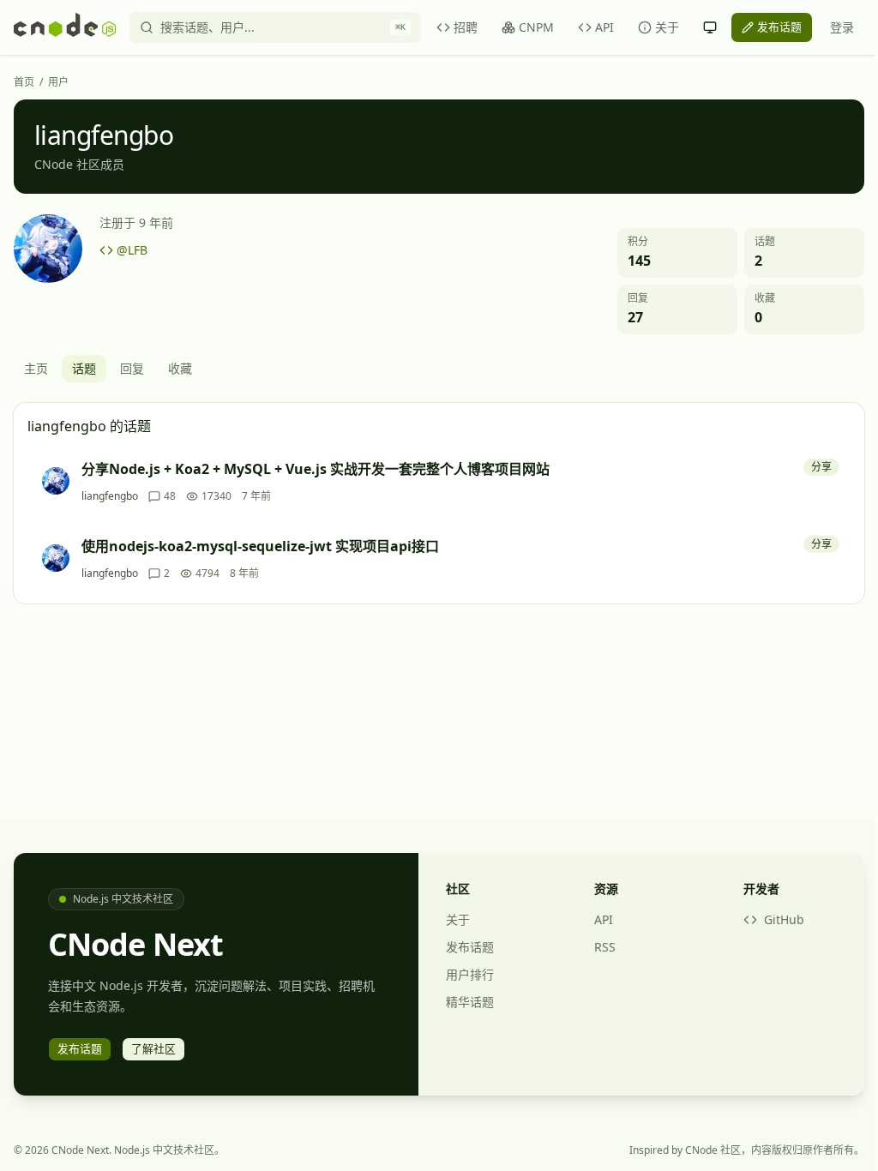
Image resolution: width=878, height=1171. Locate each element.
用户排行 (470, 974)
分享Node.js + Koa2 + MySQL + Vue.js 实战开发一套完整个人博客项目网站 (315, 468)
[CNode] (65, 27)
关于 (667, 27)
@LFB (132, 250)
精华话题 (470, 1002)
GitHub (784, 919)
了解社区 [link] (153, 1048)
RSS (605, 947)
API (604, 27)
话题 (84, 368)
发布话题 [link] (779, 26)
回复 (132, 368)
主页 (36, 368)
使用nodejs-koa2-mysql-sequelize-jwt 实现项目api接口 (260, 546)
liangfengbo (109, 496)
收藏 (180, 368)
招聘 (466, 27)
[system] (710, 27)
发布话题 (470, 947)
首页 (24, 82)
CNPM (536, 27)
